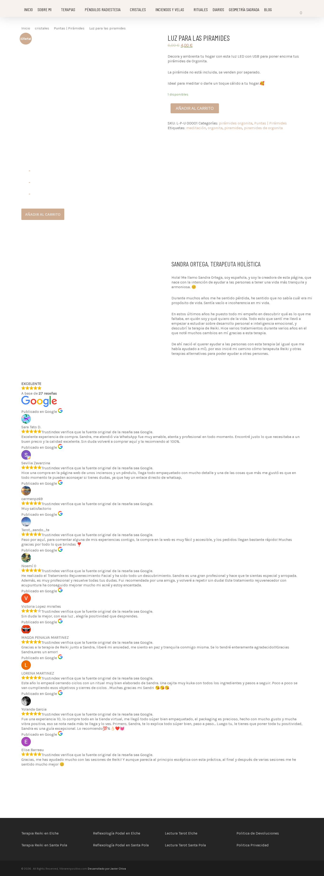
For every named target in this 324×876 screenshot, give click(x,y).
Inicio (25, 28)
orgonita (215, 128)
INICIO (28, 9)
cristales (42, 28)
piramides (233, 128)
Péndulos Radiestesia (102, 9)
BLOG (268, 9)
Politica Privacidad (252, 845)
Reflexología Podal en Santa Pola (121, 845)
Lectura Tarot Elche (181, 833)
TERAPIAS (68, 9)
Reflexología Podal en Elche (116, 833)
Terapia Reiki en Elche (40, 833)
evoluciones (268, 833)
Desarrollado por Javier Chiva (106, 868)
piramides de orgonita (263, 128)
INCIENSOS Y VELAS (169, 9)
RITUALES (201, 9)
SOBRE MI (44, 9)
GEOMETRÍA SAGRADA (244, 9)
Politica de (246, 833)
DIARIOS (218, 9)
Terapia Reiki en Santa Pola (44, 845)
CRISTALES (138, 9)
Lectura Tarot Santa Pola (185, 845)
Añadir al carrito (195, 108)
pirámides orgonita (235, 123)
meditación (196, 128)
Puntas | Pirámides (69, 28)
